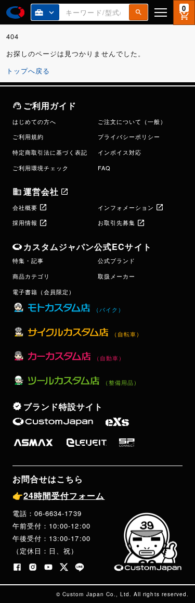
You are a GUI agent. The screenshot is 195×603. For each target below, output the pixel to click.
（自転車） (126, 334)
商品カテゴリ (31, 276)
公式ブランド (116, 260)
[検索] (138, 12)
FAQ (104, 168)
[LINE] (79, 567)
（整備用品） (121, 382)
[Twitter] (64, 567)
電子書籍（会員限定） (43, 291)
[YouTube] (48, 567)
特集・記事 (28, 260)
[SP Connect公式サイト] (127, 442)
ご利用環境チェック (40, 168)
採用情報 (24, 222)
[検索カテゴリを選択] (45, 12)
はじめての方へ (34, 121)
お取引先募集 (116, 222)
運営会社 (41, 191)
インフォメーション (126, 207)
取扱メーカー (116, 276)
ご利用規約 (28, 136)
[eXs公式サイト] (117, 422)
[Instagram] (32, 567)
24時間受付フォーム (58, 495)
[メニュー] (160, 12)
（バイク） (108, 309)
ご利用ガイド (49, 105)
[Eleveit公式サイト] (87, 442)
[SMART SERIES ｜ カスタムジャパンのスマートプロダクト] (52, 422)
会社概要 (24, 207)
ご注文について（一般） (132, 121)
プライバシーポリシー (129, 136)
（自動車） (109, 358)
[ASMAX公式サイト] (33, 442)
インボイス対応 (119, 152)
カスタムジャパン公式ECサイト (87, 247)
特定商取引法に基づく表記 (49, 152)
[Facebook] (17, 567)
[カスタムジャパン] (15, 12)
